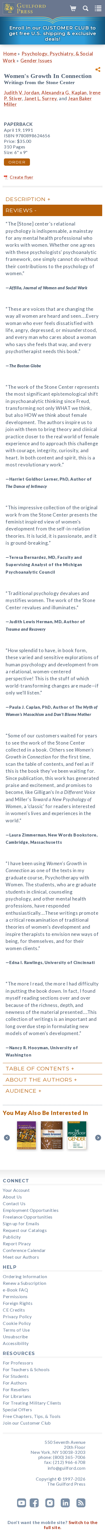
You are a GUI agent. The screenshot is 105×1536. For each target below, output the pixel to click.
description (26, 199)
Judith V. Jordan (21, 93)
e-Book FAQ (15, 1289)
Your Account (16, 1190)
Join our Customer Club (27, 1422)
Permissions (15, 1296)
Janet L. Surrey (40, 98)
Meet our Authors (21, 1256)
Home (10, 54)
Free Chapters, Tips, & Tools (31, 1416)
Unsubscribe (15, 1336)
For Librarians (17, 1396)
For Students (16, 1376)
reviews (19, 210)
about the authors (39, 1079)
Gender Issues (36, 60)
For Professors (18, 1362)
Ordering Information (25, 1276)
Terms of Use (16, 1329)
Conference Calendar (24, 1250)
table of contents (37, 1068)
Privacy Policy (17, 1316)
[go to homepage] (24, 8)
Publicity (12, 1236)
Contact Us (14, 1203)
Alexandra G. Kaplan (64, 93)
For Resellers (16, 1389)
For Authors (15, 1382)
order (16, 162)
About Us (12, 1196)
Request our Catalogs (25, 1230)
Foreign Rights (17, 1303)
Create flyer (21, 177)
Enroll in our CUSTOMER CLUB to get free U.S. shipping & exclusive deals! (52, 33)
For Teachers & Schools (26, 1369)
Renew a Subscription (24, 1283)
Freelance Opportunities (28, 1216)
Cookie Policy (17, 1323)
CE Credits (14, 1309)
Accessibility (16, 1343)
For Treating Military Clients (32, 1402)
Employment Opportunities (31, 1210)
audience (21, 1090)
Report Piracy (17, 1243)
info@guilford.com (67, 1468)
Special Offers (17, 1409)
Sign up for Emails (21, 1223)
